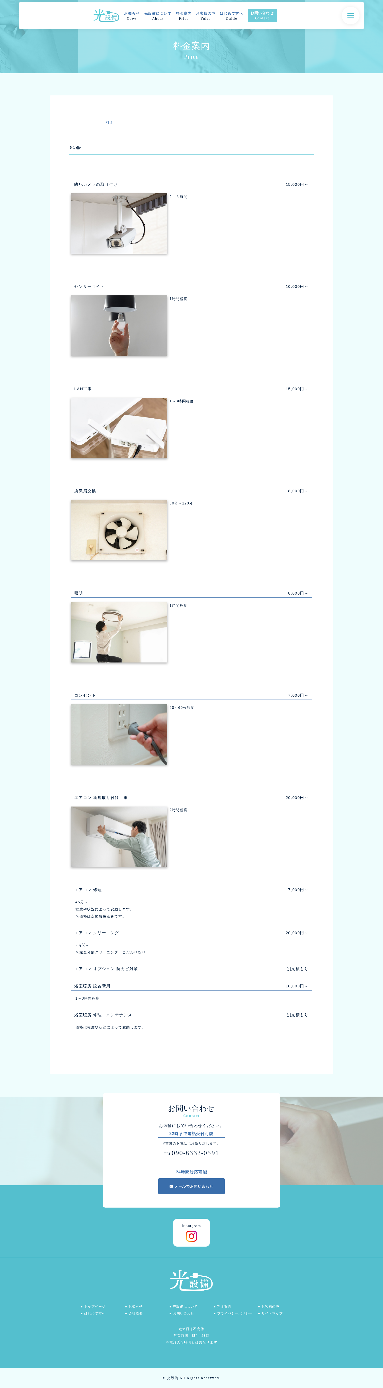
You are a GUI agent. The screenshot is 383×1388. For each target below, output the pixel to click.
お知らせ (136, 1306)
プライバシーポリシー (235, 1313)
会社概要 (136, 1313)
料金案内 (224, 1306)
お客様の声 (270, 1306)
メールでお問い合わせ (193, 1186)
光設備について (185, 1306)
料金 (109, 122)
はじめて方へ (95, 1313)
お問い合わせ (183, 1313)
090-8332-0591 (191, 1153)
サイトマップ (272, 1313)
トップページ (95, 1306)
